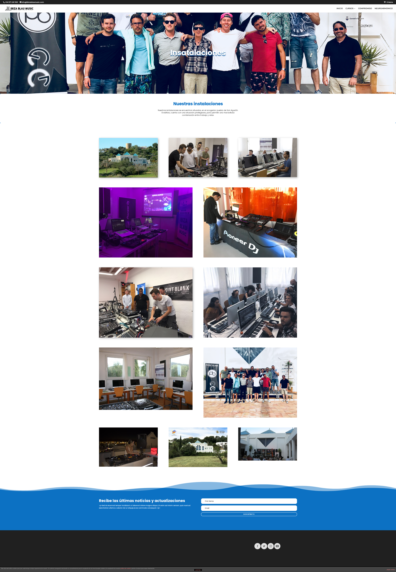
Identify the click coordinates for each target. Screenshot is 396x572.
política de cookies (125, 568)
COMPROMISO (365, 9)
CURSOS (349, 9)
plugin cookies (391, 569)
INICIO (339, 9)
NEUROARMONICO (384, 9)
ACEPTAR (198, 570)
